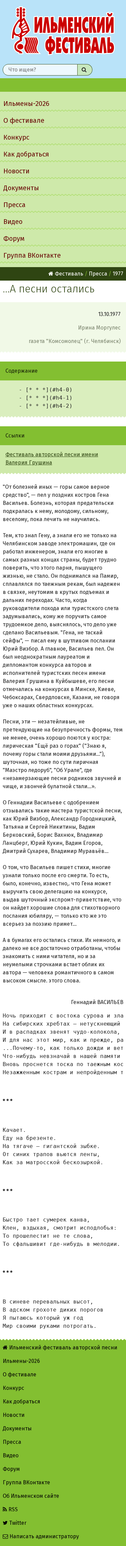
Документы (21, 188)
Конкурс (16, 137)
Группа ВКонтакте (32, 255)
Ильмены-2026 (26, 103)
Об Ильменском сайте (31, 1496)
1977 (118, 273)
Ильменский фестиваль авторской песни (63, 30)
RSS (12, 1509)
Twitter (17, 1523)
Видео (13, 222)
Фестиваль (68, 273)
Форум (14, 238)
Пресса (14, 205)
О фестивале (23, 120)
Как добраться (26, 154)
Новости (16, 171)
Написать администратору (43, 1536)
